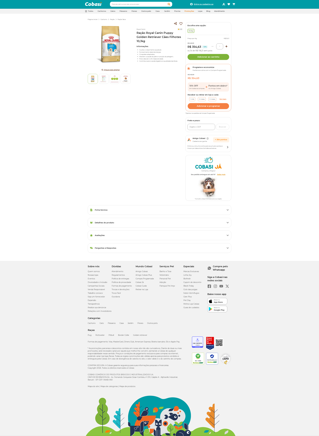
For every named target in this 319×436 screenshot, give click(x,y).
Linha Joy (187, 275)
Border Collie (123, 335)
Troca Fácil (116, 293)
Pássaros (112, 323)
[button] (169, 4)
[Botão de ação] (227, 147)
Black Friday (188, 286)
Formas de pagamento (122, 286)
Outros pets (152, 323)
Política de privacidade (121, 282)
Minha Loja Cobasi (191, 304)
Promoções (189, 11)
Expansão (92, 300)
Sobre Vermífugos (191, 293)
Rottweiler (100, 335)
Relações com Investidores (99, 311)
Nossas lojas (93, 275)
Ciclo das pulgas (190, 289)
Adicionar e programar (208, 106)
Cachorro (103, 19)
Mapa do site (93, 386)
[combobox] (141, 4)
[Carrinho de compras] (233, 4)
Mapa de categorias (109, 386)
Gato (102, 323)
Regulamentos (118, 275)
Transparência (94, 304)
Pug (89, 335)
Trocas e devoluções (120, 289)
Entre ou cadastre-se (203, 4)
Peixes (140, 323)
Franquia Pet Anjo (167, 286)
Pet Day (187, 300)
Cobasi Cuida (141, 286)
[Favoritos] (228, 4)
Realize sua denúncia (97, 307)
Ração (112, 19)
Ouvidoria (116, 297)
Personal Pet (165, 279)
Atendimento (219, 11)
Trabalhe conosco (95, 293)
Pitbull (111, 335)
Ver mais (222, 99)
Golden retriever (140, 335)
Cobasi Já (140, 282)
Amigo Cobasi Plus (144, 275)
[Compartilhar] (175, 23)
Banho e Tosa (165, 271)
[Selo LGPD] (225, 364)
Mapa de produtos (127, 386)
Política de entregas (120, 279)
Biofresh (187, 279)
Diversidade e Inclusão (97, 282)
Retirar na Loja (142, 289)
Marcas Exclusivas (191, 271)
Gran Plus (187, 297)
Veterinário (164, 275)
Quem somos (94, 271)
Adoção (163, 282)
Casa (122, 323)
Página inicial (92, 19)
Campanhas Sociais (96, 286)
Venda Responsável (96, 289)
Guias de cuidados (191, 307)
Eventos (91, 279)
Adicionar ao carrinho (208, 57)
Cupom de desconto (192, 282)
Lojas (200, 11)
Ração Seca (122, 19)
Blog (208, 11)
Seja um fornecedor (96, 297)
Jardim (130, 323)
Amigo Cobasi (142, 271)
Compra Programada (145, 279)
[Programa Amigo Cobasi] (223, 4)
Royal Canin (141, 29)
